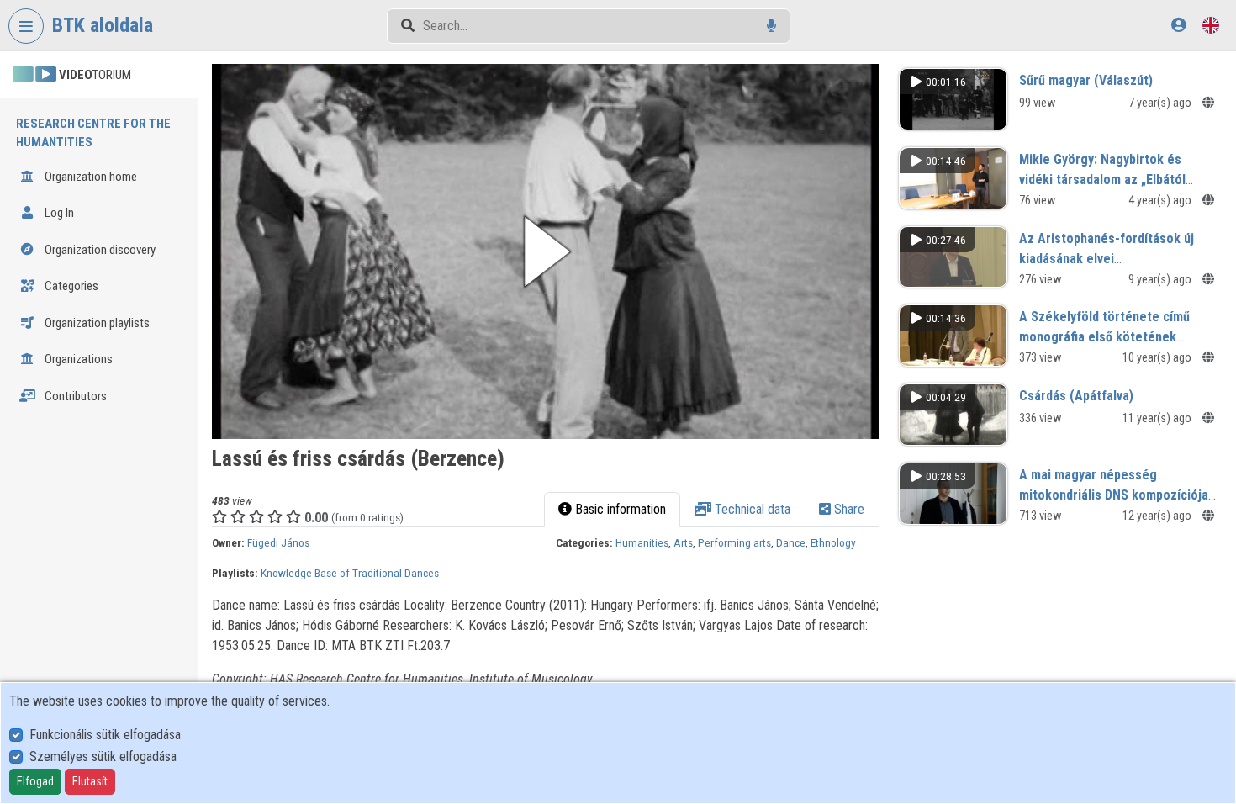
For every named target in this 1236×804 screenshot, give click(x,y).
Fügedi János (278, 542)
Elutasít (90, 781)
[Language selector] (1210, 25)
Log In (58, 212)
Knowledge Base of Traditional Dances (350, 572)
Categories (70, 286)
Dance (791, 542)
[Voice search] (771, 26)
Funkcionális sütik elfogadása (105, 735)
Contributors (74, 396)
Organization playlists (96, 323)
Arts (683, 542)
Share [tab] (847, 509)
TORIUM (95, 74)
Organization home (89, 176)
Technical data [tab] (750, 509)
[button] (545, 251)
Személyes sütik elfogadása (103, 756)
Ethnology (833, 542)
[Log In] (1178, 25)
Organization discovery (99, 249)
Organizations (77, 359)
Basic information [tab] (619, 509)
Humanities (641, 542)
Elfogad (35, 781)
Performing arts (734, 542)
